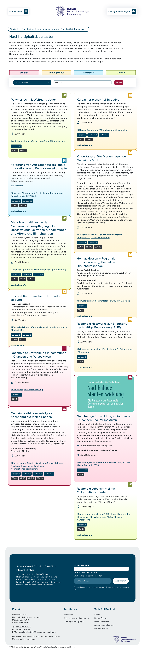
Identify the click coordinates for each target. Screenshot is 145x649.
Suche (97, 614)
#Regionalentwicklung (42, 327)
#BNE (118, 349)
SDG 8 (22, 279)
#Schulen (118, 517)
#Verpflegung (18, 269)
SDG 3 (80, 139)
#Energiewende (18, 463)
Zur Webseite (87, 506)
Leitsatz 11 (27, 274)
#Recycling (36, 141)
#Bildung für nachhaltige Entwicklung (96, 349)
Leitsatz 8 (93, 135)
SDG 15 (98, 247)
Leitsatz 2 (16, 201)
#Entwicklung (41, 193)
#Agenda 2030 (91, 465)
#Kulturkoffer (17, 330)
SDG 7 (22, 478)
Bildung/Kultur (56, 72)
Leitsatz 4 (49, 474)
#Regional (111, 514)
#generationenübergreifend (25, 468)
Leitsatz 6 (16, 274)
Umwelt (121, 72)
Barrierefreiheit (101, 628)
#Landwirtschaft (97, 514)
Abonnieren (120, 581)
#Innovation (28, 193)
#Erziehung (100, 234)
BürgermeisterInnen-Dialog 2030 (96, 445)
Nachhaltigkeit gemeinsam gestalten (40, 29)
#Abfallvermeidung (20, 141)
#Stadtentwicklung (33, 389)
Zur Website (20, 133)
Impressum (69, 614)
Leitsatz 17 (16, 146)
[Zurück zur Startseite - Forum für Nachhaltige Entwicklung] (72, 11)
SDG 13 (31, 279)
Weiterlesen (83, 145)
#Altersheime (83, 519)
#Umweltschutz (57, 141)
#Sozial (45, 141)
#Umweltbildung (54, 463)
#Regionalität (121, 130)
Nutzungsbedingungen (74, 621)
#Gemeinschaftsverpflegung (39, 269)
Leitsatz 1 (82, 135)
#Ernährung (92, 130)
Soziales (24, 72)
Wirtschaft (88, 72)
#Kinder (81, 234)
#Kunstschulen (60, 327)
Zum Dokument (22, 262)
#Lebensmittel (124, 514)
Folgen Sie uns (100, 618)
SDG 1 (14, 339)
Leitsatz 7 (82, 242)
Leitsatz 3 (38, 474)
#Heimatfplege (102, 300)
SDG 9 (14, 151)
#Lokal (80, 465)
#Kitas (110, 517)
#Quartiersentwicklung (32, 466)
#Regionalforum (56, 193)
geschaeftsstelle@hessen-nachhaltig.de (37, 632)
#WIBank (31, 196)
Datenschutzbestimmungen (76, 618)
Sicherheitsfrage (82, 565)
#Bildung (81, 130)
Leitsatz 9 (93, 242)
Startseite (15, 29)
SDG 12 (23, 151)
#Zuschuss (16, 193)
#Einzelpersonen (98, 517)
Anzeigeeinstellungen (119, 11)
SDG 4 (80, 247)
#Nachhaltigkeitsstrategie (90, 462)
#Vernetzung (83, 352)
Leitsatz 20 (27, 201)
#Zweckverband (19, 196)
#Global (126, 462)
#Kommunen (17, 389)
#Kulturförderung (85, 300)
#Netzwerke (127, 349)
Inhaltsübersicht (101, 621)
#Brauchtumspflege (120, 300)
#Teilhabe (16, 466)
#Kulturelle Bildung (20, 327)
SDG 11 (23, 205)
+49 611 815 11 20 (23, 627)
